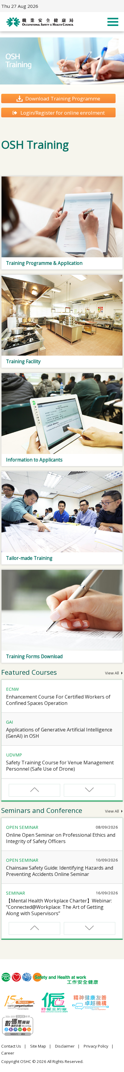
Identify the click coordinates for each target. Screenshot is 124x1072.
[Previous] (34, 790)
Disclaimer (65, 1046)
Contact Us (11, 1046)
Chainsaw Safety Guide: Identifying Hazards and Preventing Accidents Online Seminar (59, 870)
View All (112, 673)
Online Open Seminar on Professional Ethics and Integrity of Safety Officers (60, 838)
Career (7, 1053)
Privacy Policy (96, 1046)
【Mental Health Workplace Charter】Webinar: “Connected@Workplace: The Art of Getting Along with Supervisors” (59, 907)
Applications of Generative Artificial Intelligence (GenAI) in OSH (59, 732)
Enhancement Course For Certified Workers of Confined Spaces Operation (58, 699)
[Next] (89, 790)
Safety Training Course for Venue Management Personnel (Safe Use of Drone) (60, 765)
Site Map (38, 1046)
